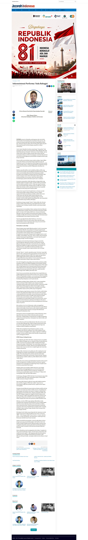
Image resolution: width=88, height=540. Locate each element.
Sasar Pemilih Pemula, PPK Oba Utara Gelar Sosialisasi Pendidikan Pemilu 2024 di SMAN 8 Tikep (67, 172)
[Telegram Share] (51, 86)
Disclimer (57, 538)
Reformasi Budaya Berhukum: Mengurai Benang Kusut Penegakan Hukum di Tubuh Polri (33, 525)
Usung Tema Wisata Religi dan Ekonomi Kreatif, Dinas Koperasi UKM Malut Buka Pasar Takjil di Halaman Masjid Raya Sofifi (67, 183)
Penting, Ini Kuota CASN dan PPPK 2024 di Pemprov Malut (67, 180)
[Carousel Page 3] (66, 92)
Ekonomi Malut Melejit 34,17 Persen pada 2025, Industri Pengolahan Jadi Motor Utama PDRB (65, 89)
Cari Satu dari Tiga (16, 460)
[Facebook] (30, 444)
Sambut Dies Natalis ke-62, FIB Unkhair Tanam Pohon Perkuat (68, 128)
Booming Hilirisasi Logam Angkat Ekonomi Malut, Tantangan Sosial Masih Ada (68, 112)
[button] (75, 1)
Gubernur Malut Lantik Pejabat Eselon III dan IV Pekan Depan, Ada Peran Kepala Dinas (67, 176)
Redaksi (43, 538)
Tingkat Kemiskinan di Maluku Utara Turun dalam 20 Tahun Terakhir (69, 118)
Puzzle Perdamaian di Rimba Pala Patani (20, 456)
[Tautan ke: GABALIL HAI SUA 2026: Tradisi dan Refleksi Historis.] (59, 141)
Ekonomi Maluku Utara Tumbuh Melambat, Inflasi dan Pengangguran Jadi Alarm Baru (69, 100)
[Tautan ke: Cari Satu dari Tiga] (59, 147)
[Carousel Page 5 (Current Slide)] (69, 92)
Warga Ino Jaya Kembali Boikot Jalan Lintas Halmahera (23, 448)
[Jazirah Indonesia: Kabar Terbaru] (23, 5)
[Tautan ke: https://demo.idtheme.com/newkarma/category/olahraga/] (75, 125)
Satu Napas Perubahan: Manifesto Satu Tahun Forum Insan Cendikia (44, 461)
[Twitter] (32, 444)
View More (33, 529)
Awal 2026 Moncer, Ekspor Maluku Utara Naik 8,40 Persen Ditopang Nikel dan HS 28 (69, 106)
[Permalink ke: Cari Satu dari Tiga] (48, 471)
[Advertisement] (31, 129)
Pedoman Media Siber (50, 538)
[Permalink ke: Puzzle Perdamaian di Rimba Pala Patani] (19, 471)
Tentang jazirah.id (38, 538)
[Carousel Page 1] (63, 92)
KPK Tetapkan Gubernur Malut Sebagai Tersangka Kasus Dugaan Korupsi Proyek (67, 187)
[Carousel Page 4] (67, 92)
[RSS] (34, 444)
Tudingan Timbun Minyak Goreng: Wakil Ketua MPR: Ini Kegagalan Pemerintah (40, 448)
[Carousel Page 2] (65, 92)
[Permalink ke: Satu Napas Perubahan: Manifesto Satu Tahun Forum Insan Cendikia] (19, 483)
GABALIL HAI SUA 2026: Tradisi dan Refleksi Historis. (42, 457)
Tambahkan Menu (15, 1)
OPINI (13, 86)
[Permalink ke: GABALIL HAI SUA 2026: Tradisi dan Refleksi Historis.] (33, 471)
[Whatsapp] (53, 86)
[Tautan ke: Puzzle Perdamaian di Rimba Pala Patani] (59, 135)
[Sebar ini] (47, 86)
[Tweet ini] (49, 86)
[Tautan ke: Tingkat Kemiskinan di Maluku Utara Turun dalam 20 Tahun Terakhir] (59, 119)
